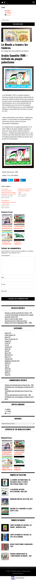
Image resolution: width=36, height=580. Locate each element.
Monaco (7, 357)
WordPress (20, 573)
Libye (6, 351)
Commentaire (5, 255)
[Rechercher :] (18, 20)
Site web (3, 291)
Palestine (7, 359)
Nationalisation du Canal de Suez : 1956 (23, 385)
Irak (6, 345)
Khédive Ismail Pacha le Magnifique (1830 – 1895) (18, 323)
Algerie (7, 333)
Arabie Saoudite (9, 335)
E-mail (3, 284)
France (6, 343)
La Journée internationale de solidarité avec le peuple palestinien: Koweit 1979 (19, 316)
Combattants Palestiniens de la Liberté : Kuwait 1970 (8, 202)
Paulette (7, 385)
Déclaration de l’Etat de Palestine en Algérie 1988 (25, 190)
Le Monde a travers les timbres (14, 46)
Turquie (7, 371)
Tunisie (7, 369)
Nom (2, 277)
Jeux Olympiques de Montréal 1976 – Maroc (20, 388)
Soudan (7, 363)
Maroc (6, 353)
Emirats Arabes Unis (10, 339)
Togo (6, 367)
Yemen (6, 375)
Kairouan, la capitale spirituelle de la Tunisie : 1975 (18, 313)
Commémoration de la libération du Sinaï (16, 321)
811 (6, 395)
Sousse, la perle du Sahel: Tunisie (14, 319)
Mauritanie (8, 355)
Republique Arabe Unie (11, 361)
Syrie (6, 365)
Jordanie (7, 347)
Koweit (6, 349)
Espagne (7, 341)
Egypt (6, 337)
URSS (6, 373)
